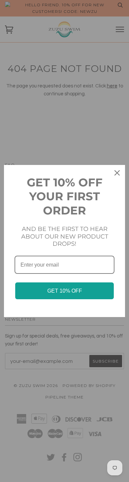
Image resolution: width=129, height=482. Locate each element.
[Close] (117, 173)
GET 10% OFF (64, 291)
